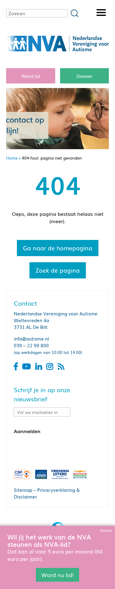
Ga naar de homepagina (57, 248)
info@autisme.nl (31, 338)
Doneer (84, 75)
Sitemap (23, 489)
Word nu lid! (57, 575)
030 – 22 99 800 (31, 345)
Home (11, 158)
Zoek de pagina (58, 270)
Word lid (30, 75)
